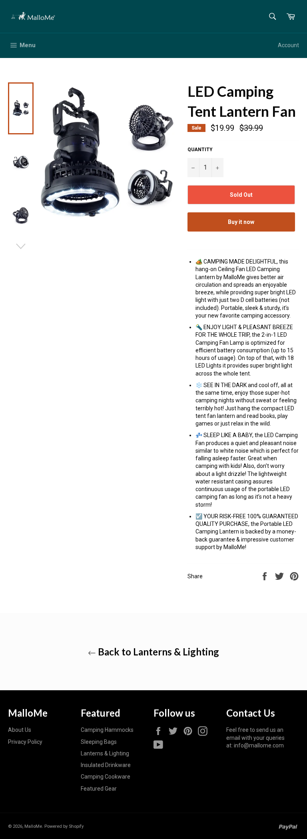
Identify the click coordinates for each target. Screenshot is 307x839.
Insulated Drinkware (106, 765)
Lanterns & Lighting (105, 753)
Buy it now (241, 222)
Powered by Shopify (64, 826)
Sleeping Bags (99, 742)
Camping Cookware (105, 776)
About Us (19, 730)
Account (288, 45)
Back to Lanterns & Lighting (157, 651)
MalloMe (33, 826)
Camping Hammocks (107, 730)
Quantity (200, 149)
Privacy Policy (25, 742)
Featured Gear (99, 788)
